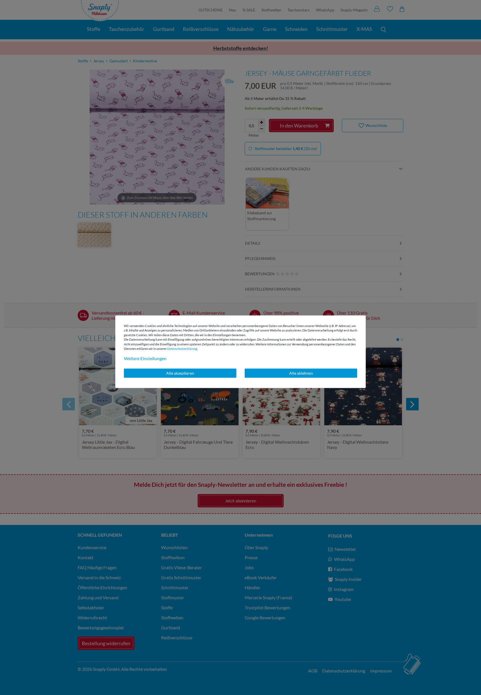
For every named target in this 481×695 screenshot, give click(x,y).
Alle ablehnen (301, 373)
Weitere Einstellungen (145, 358)
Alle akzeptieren (180, 373)
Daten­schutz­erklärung (182, 348)
